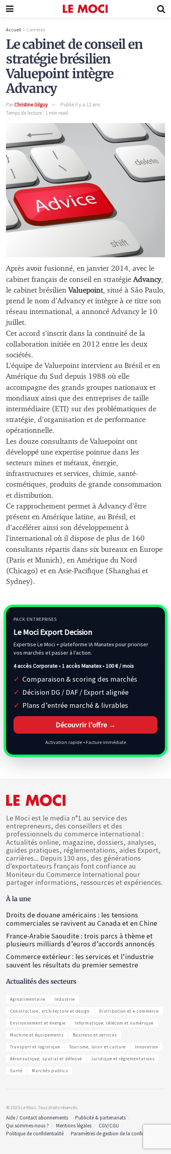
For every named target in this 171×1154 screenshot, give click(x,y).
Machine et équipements (37, 1035)
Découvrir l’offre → (86, 724)
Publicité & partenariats (100, 1117)
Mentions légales (73, 1125)
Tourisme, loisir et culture (97, 1047)
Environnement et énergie (38, 1023)
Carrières (36, 30)
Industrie (64, 999)
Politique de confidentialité (35, 1133)
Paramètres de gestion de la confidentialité (116, 1133)
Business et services (95, 1035)
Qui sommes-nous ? (27, 1125)
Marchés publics (50, 1070)
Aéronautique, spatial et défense (46, 1059)
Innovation (146, 1047)
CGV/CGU (109, 1125)
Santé (16, 1070)
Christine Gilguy (31, 104)
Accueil (13, 30)
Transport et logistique (35, 1047)
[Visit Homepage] (85, 8)
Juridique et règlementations (123, 1059)
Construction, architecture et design (50, 1011)
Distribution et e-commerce (129, 1011)
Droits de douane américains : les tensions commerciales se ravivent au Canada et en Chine (81, 918)
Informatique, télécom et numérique (114, 1023)
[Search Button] (161, 8)
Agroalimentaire (27, 999)
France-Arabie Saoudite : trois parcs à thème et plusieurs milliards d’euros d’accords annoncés (80, 939)
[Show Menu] (10, 8)
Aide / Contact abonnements (37, 1117)
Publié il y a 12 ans (80, 104)
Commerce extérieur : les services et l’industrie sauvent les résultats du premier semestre (80, 960)
